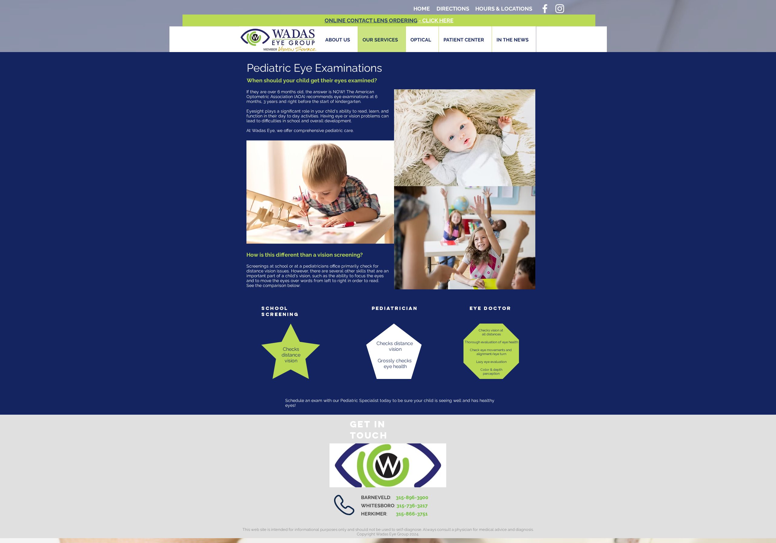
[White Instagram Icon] (560, 9)
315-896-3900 (412, 497)
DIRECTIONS (452, 8)
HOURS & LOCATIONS (503, 8)
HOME (421, 8)
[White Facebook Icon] (545, 9)
